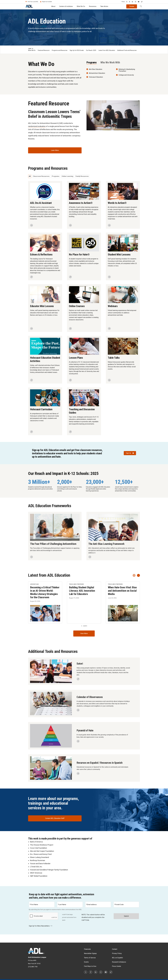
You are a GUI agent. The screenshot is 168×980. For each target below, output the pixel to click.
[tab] (91, 62)
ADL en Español (117, 958)
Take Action (104, 6)
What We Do (81, 6)
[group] (84, 602)
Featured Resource (43, 50)
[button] (140, 6)
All (30, 176)
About (53, 6)
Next (138, 575)
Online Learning (67, 176)
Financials (87, 949)
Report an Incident (47, 1)
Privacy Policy (117, 953)
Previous (134, 575)
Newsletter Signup (90, 953)
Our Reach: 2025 (91, 50)
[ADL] (29, 7)
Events (86, 962)
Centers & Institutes (66, 6)
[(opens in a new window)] (85, 972)
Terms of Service (90, 958)
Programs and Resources (59, 50)
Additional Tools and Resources (127, 50)
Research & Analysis (119, 962)
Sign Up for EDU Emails (77, 50)
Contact (114, 949)
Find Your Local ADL (33, 1)
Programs (55, 176)
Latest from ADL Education (106, 50)
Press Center (116, 966)
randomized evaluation (37, 126)
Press (123, 1)
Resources (92, 6)
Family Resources (82, 176)
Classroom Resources (41, 176)
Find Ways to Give (90, 966)
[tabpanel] (113, 73)
